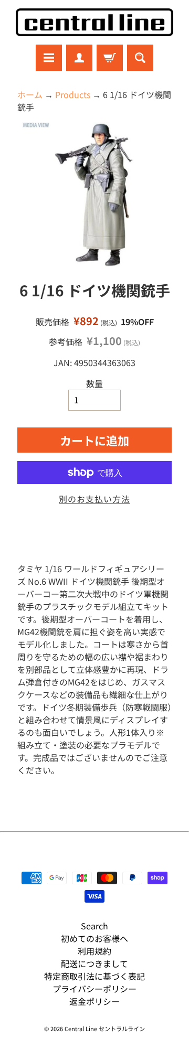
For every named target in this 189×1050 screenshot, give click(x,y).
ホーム (30, 94)
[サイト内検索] (140, 58)
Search (94, 925)
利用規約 (94, 951)
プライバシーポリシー (94, 988)
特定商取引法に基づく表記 (94, 976)
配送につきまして (94, 963)
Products (72, 94)
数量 (94, 383)
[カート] (110, 58)
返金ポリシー (94, 1001)
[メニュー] (49, 58)
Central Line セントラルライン (105, 1028)
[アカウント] (79, 58)
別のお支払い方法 (94, 498)
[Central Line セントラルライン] (94, 22)
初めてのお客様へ (94, 938)
